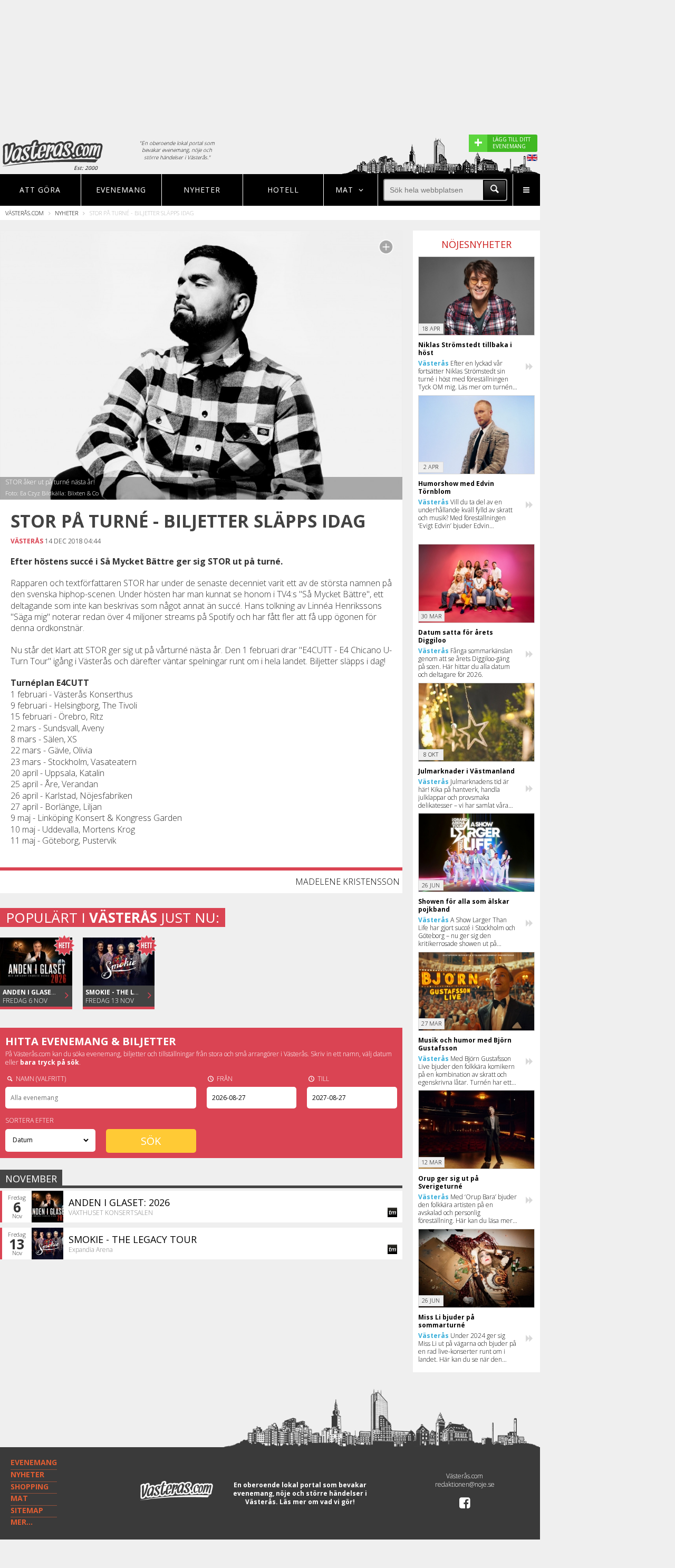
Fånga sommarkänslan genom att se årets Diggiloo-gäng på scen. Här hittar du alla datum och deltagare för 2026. (465, 662)
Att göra (40, 190)
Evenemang (121, 190)
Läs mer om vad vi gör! (317, 1501)
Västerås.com (24, 213)
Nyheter (202, 190)
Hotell (283, 190)
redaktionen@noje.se (465, 1484)
